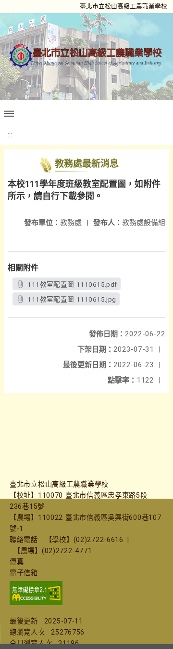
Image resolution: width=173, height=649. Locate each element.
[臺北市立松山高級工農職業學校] (86, 56)
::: (10, 134)
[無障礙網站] (36, 603)
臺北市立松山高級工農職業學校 (123, 6)
